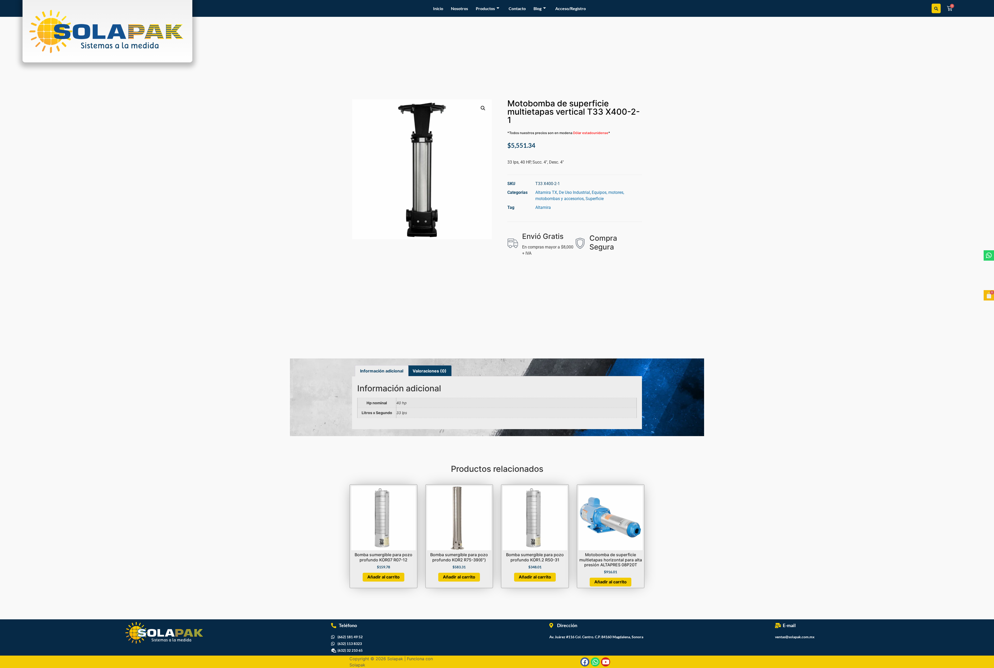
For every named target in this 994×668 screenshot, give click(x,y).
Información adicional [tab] (381, 370)
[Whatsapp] (989, 255)
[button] (483, 108)
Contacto (517, 8)
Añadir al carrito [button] (383, 576)
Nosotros (459, 8)
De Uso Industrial (574, 192)
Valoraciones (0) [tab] (430, 370)
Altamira (543, 207)
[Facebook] (584, 661)
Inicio (438, 8)
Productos (485, 8)
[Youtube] (605, 661)
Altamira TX (546, 192)
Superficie (595, 198)
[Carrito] (989, 295)
